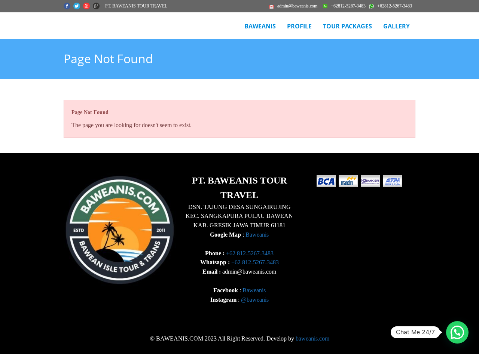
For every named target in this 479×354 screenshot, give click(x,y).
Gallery (396, 26)
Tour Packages (347, 26)
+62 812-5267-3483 (250, 253)
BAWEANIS (260, 26)
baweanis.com (312, 338)
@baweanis (255, 299)
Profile (299, 26)
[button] (457, 332)
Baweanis (257, 234)
